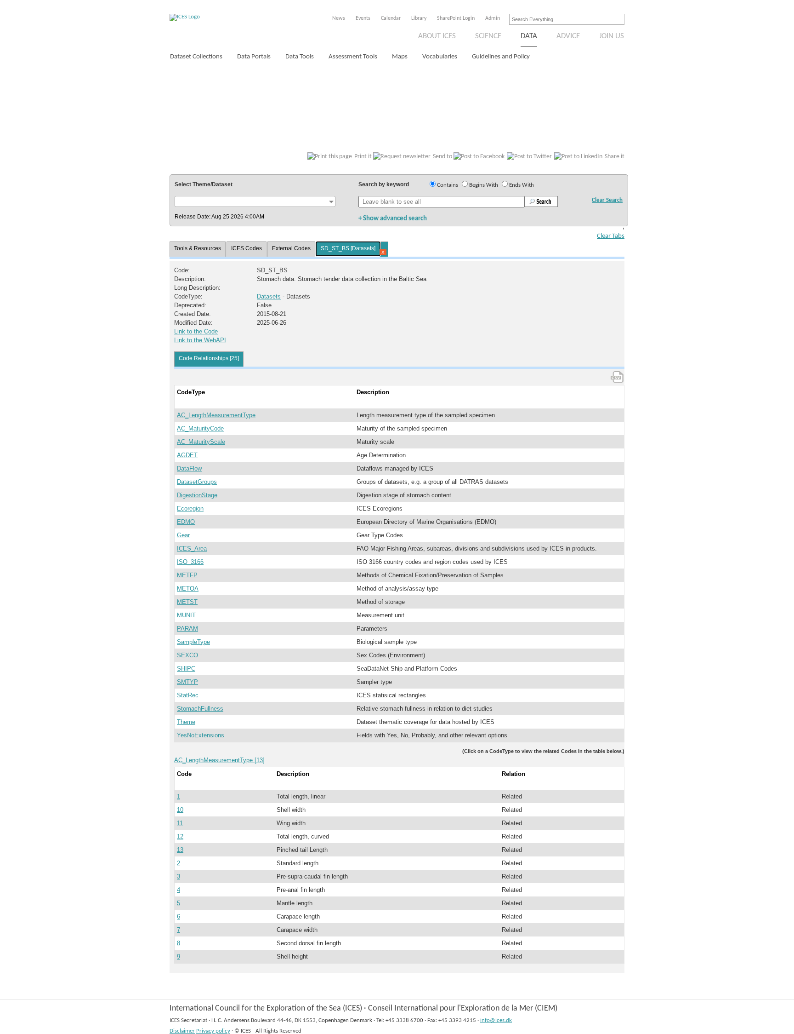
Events (363, 18)
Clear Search (607, 200)
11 (180, 823)
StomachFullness (200, 708)
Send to (442, 156)
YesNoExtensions (200, 735)
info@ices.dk (496, 1020)
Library (418, 18)
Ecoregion (190, 508)
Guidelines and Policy (501, 56)
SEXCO (187, 655)
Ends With (521, 185)
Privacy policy (213, 1031)
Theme (186, 721)
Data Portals (254, 56)
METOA (187, 588)
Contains (447, 185)
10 (180, 809)
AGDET (187, 455)
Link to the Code (196, 331)
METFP (187, 575)
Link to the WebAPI (200, 340)
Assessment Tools (353, 56)
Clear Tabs (610, 236)
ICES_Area (192, 548)
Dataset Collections (196, 56)
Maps (400, 56)
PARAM (187, 628)
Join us (611, 36)
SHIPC (186, 668)
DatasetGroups (197, 481)
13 (180, 849)
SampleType (193, 641)
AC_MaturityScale (201, 441)
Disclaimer (182, 1031)
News (338, 18)
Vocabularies (439, 56)
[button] (255, 201)
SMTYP (187, 681)
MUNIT (186, 615)
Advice (568, 36)
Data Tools (299, 56)
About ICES (437, 36)
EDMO (186, 521)
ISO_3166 (190, 561)
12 (180, 836)
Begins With (483, 185)
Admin (492, 18)
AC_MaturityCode (200, 428)
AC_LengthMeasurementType (216, 415)
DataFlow (189, 468)
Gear (183, 535)
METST (187, 601)
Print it (363, 156)
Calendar (391, 18)
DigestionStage (197, 495)
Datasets (269, 296)
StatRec (187, 695)
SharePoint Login (456, 18)
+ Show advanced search (392, 218)
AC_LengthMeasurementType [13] (219, 760)
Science (488, 36)
